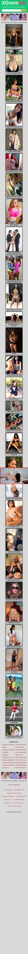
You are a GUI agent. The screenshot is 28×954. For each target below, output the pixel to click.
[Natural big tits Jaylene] (14, 4)
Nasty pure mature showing (14, 793)
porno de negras (8, 789)
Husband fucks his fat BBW (14, 806)
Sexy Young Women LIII (18, 802)
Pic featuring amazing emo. (8, 796)
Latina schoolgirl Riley (14, 784)
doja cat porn (7, 802)
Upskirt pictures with (22, 796)
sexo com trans (7, 799)
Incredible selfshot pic (18, 799)
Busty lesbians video (19, 789)
